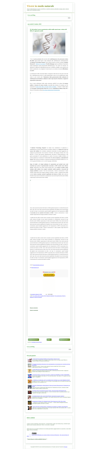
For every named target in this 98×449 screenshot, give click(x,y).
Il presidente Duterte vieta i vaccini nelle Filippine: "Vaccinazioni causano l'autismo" (48, 396)
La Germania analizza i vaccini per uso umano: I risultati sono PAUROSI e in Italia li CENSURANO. (50, 374)
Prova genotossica (58, 295)
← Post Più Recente (33, 339)
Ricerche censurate (38, 297)
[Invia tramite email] (48, 294)
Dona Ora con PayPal (49, 274)
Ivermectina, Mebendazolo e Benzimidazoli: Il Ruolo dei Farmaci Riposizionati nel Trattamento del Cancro (51, 386)
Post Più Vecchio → (64, 339)
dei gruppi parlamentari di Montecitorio (51, 90)
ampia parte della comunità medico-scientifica (46, 86)
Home (49, 339)
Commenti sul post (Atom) (37, 342)
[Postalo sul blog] (49, 294)
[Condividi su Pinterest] (52, 294)
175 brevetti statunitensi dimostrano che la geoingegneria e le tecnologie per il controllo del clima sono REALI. (51, 365)
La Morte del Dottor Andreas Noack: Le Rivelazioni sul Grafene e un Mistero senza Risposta (50, 406)
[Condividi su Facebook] (51, 294)
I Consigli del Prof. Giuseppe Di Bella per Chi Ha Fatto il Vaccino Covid (45, 358)
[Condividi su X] (50, 294)
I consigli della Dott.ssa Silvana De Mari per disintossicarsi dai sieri (45, 369)
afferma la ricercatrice (41, 64)
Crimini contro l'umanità (39, 295)
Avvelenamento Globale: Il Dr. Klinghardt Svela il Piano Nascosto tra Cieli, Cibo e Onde (49, 401)
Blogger (65, 446)
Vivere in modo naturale (40, 6)
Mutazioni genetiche (50, 295)
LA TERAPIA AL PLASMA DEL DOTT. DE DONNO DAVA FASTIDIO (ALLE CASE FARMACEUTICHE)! (51, 380)
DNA (45, 295)
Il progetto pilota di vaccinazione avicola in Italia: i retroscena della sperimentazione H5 (49, 390)
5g (33, 295)
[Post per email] (46, 294)
